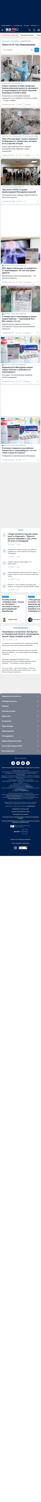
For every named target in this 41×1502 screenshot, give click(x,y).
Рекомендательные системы (20, 814)
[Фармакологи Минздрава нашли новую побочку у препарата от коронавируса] (20, 350)
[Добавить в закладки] (38, 104)
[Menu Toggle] (2, 30)
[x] (28, 763)
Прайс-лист (6, 716)
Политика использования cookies (20, 811)
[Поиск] (29, 30)
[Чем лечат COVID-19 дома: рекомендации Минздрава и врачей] (20, 172)
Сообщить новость (9, 701)
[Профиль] (38, 30)
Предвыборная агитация (11, 741)
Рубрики (5, 706)
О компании (6, 721)
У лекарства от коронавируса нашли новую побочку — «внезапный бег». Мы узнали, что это (19, 318)
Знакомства (18, 25)
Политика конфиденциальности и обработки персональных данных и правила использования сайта (21, 821)
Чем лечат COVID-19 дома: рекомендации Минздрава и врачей (19, 190)
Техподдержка (8, 736)
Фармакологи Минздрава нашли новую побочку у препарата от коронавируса (17, 369)
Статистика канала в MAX (12, 746)
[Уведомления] (34, 30)
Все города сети (8, 751)
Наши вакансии (8, 731)
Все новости (15, 41)
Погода (26, 25)
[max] (23, 763)
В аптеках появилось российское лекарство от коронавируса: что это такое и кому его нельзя (19, 450)
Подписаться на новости (11, 696)
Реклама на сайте (9, 711)
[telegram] (13, 763)
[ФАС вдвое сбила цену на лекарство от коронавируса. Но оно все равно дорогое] (20, 250)
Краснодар (6, 41)
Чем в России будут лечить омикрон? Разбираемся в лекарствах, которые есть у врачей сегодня (20, 141)
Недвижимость (6, 25)
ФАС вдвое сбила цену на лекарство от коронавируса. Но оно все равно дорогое (19, 270)
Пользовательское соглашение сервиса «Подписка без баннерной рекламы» (20, 817)
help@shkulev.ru (24, 790)
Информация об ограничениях (20, 809)
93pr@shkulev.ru (31, 806)
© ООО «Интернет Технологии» (20, 843)
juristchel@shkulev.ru (20, 789)
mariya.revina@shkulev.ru (14, 798)
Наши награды (7, 726)
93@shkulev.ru (29, 786)
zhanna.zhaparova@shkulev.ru (14, 796)
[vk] (18, 763)
